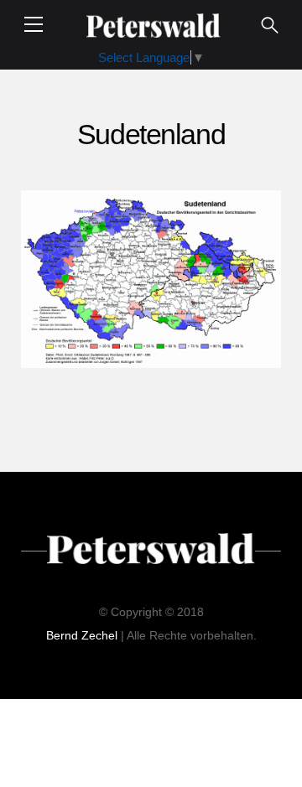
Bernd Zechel (81, 635)
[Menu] (33, 24)
